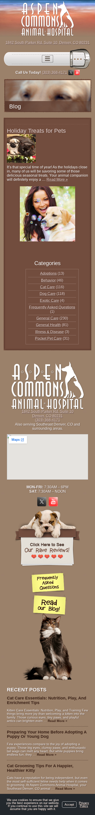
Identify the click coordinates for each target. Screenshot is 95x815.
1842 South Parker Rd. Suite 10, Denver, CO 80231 (48, 43)
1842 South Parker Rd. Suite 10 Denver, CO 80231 (48, 414)
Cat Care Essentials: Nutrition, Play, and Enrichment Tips (46, 700)
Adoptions (48, 273)
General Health (48, 325)
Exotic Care (49, 301)
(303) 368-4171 (54, 72)
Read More (57, 179)
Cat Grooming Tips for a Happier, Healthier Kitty (40, 768)
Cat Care (47, 287)
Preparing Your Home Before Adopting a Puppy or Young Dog (46, 734)
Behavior (48, 280)
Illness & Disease (49, 332)
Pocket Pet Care (48, 338)
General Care (47, 318)
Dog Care (48, 294)
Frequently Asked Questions (52, 307)
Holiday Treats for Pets (36, 130)
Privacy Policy (84, 804)
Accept (69, 804)
